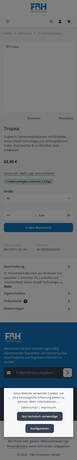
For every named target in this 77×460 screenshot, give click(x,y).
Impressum (48, 407)
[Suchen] (51, 21)
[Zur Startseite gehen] (38, 8)
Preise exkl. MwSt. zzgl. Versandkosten (29, 173)
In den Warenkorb (38, 228)
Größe (8, 191)
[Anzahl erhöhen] (69, 215)
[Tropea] (38, 77)
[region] (38, 77)
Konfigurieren (39, 428)
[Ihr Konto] (60, 21)
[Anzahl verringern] (8, 215)
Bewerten (33, 118)
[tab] (37, 276)
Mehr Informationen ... (44, 402)
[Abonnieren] (67, 372)
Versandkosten (17, 446)
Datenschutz (29, 407)
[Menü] (8, 21)
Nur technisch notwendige (40, 416)
